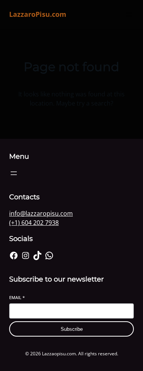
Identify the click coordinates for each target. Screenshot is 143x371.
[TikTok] (37, 255)
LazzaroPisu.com (37, 14)
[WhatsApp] (49, 255)
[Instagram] (25, 255)
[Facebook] (13, 255)
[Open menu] (129, 14)
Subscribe (72, 329)
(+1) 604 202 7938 (34, 222)
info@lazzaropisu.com (41, 213)
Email (17, 297)
